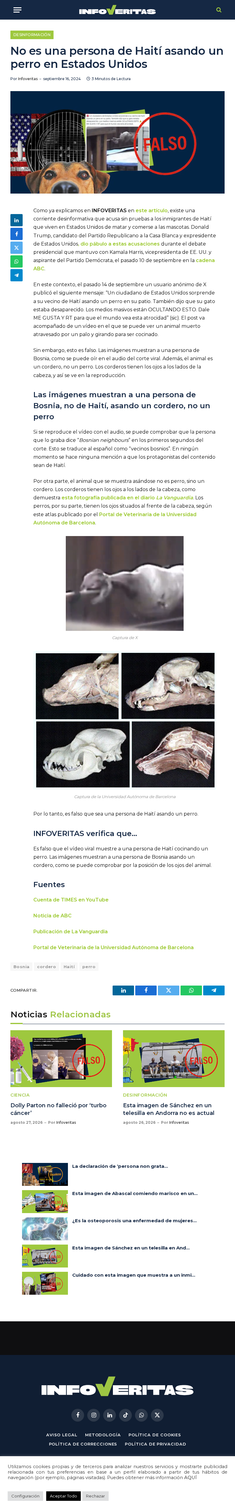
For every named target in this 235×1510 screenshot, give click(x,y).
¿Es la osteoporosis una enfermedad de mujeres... (134, 1220)
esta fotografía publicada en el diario (127, 498)
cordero (46, 966)
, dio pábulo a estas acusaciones (119, 244)
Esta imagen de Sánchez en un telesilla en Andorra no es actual (168, 1109)
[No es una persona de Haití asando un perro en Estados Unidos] (117, 142)
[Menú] (17, 10)
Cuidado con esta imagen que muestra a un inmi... (133, 1275)
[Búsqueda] (218, 10)
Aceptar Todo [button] (63, 1495)
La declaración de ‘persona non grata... (120, 1166)
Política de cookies (155, 1434)
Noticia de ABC (52, 916)
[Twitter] (16, 248)
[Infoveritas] (117, 10)
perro (88, 966)
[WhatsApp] (16, 261)
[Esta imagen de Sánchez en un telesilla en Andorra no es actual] (174, 1058)
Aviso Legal (61, 1434)
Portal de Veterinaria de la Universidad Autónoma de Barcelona (113, 947)
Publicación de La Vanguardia (70, 931)
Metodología (103, 1434)
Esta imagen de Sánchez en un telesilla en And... (131, 1248)
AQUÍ (190, 1477)
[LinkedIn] (16, 220)
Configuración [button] (25, 1495)
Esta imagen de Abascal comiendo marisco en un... (135, 1193)
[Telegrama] (16, 275)
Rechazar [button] (95, 1495)
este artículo (152, 210)
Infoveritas (28, 78)
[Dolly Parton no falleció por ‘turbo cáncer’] (61, 1058)
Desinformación (31, 34)
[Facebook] (16, 234)
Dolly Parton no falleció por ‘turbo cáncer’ (58, 1109)
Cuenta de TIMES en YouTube (71, 900)
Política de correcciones (83, 1444)
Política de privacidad (155, 1444)
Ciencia (20, 1095)
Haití (69, 966)
